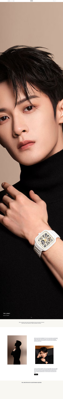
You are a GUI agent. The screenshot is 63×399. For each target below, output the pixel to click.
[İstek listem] (55, 1)
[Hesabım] (54, 1)
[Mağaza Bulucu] (53, 1)
